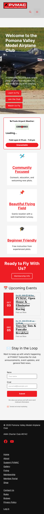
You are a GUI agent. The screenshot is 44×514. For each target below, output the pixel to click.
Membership (9, 474)
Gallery (7, 466)
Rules (6, 494)
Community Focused (22, 169)
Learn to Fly (13, 93)
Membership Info (22, 276)
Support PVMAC (11, 462)
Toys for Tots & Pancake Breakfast (26, 329)
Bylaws (7, 498)
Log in (6, 509)
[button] (30, 12)
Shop (6, 482)
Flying (6, 470)
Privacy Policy (10, 502)
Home (6, 454)
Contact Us (9, 490)
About (6, 458)
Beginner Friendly (22, 240)
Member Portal (11, 478)
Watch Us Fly (14, 105)
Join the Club (14, 99)
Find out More (21, 312)
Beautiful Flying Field (22, 206)
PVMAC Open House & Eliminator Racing (25, 303)
